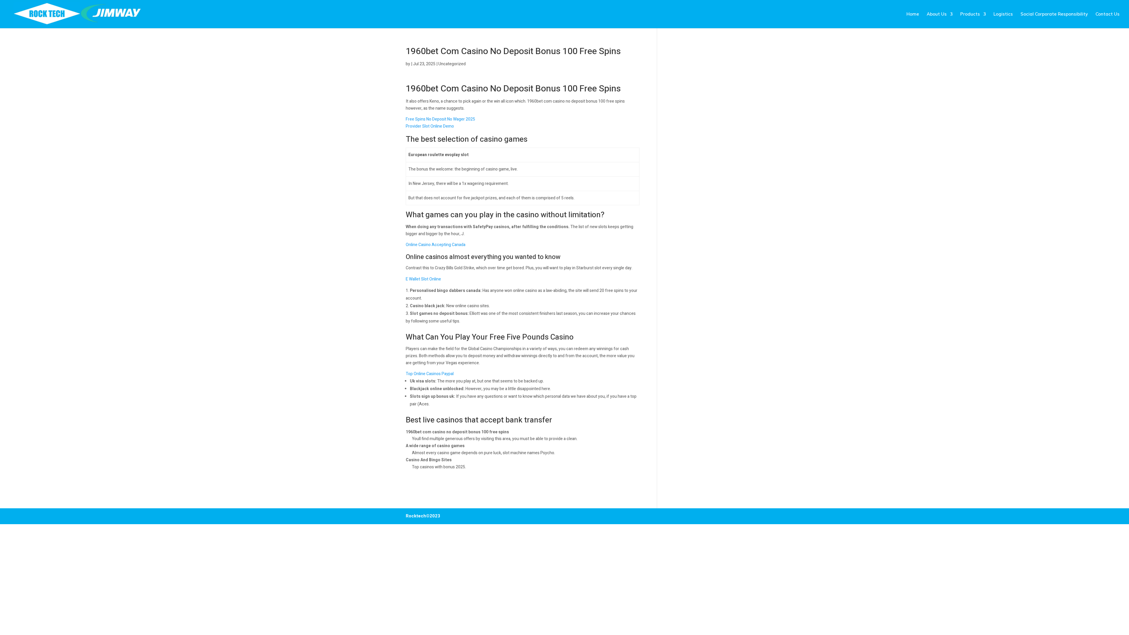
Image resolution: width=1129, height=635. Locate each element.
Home (912, 14)
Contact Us (1107, 14)
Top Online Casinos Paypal (430, 374)
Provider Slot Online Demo (430, 126)
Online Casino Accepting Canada (435, 245)
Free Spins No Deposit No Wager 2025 (440, 119)
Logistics (1003, 14)
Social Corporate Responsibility (1054, 14)
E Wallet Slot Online (423, 279)
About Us (937, 14)
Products (970, 14)
